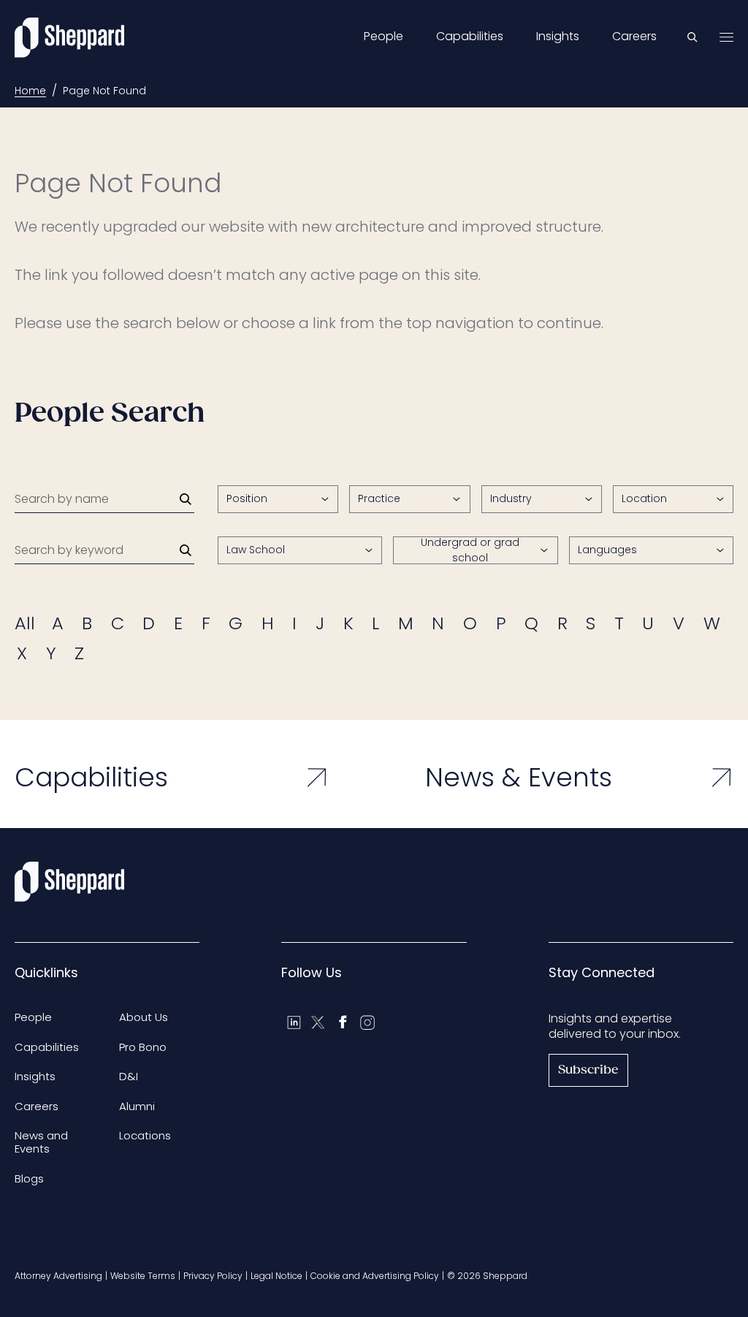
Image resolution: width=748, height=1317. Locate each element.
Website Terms (142, 1275)
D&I (128, 1076)
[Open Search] (692, 37)
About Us (143, 1017)
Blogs (29, 1178)
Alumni (137, 1106)
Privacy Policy (213, 1275)
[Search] (185, 499)
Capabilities (469, 37)
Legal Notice (276, 1275)
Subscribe (588, 1070)
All (25, 623)
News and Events (41, 1142)
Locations (145, 1135)
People (383, 37)
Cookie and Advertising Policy (374, 1275)
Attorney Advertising (58, 1275)
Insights (557, 37)
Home (30, 90)
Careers (634, 37)
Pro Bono (143, 1047)
